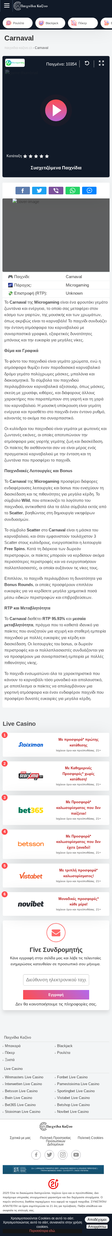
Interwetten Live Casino (23, 1084)
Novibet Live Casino (73, 1112)
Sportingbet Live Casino (76, 1091)
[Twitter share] (39, 190)
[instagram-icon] (63, 1154)
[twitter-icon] (49, 1154)
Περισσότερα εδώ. (42, 1231)
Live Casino (13, 1069)
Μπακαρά (13, 1046)
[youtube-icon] (76, 1154)
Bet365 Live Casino (20, 1105)
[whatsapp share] (73, 190)
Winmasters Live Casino (24, 1077)
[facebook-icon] (36, 1154)
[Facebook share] (22, 190)
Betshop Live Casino (73, 1105)
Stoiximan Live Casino (22, 1112)
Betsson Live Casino (21, 1091)
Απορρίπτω (97, 1227)
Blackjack (65, 1046)
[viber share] (56, 190)
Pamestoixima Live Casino (78, 1084)
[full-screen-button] (100, 63)
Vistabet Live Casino (73, 1098)
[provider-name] (15, 65)
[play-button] (56, 110)
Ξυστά (10, 1060)
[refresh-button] (86, 63)
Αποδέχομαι (97, 1220)
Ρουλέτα (63, 1053)
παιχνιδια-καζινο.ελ (18, 48)
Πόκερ (10, 1053)
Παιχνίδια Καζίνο (17, 1037)
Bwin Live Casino (18, 1098)
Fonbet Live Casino (72, 1077)
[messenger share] (89, 190)
